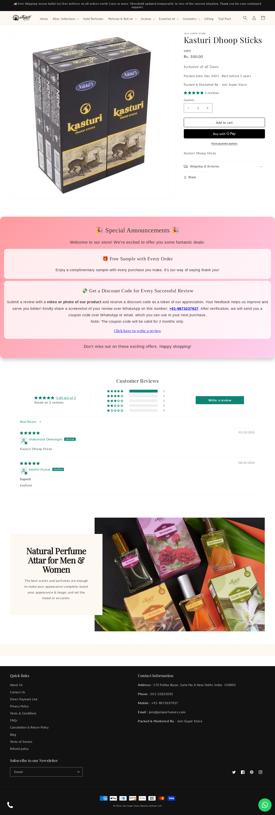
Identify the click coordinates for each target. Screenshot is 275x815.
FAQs (13, 720)
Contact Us (17, 692)
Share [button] (192, 177)
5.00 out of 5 (66, 398)
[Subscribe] (77, 772)
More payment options (224, 143)
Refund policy (19, 748)
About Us (16, 685)
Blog (13, 734)
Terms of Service (21, 741)
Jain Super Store (131, 806)
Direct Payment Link (23, 699)
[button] (65, 19)
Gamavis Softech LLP (151, 806)
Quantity (189, 100)
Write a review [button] (219, 400)
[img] (30, 433)
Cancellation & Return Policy (29, 727)
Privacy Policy (19, 706)
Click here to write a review (137, 330)
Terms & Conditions (23, 713)
